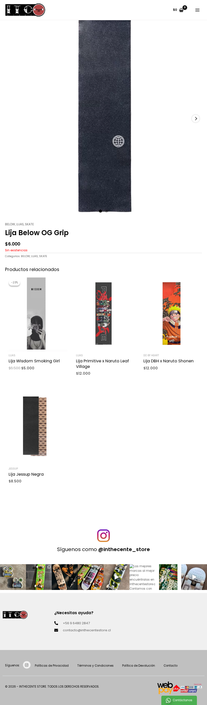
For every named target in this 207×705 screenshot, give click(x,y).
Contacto (170, 666)
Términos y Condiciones (95, 666)
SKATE (29, 224)
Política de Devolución (138, 666)
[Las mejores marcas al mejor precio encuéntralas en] (143, 577)
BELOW (10, 224)
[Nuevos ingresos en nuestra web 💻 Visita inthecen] (168, 577)
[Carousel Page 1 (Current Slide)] (100, 211)
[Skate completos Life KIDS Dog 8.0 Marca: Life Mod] (39, 577)
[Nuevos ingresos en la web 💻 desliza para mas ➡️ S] (91, 577)
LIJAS (20, 224)
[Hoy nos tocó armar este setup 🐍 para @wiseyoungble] (117, 577)
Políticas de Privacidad (52, 666)
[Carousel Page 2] (106, 211)
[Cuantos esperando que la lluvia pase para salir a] (65, 577)
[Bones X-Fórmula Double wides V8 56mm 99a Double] (13, 577)
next (195, 118)
